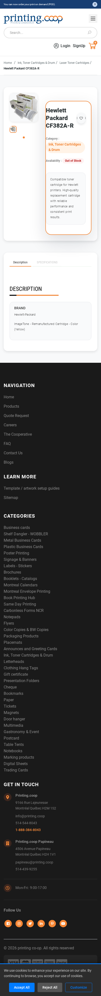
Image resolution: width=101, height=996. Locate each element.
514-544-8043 (26, 823)
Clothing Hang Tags (21, 668)
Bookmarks (13, 693)
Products (11, 406)
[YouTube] (63, 923)
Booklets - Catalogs (20, 578)
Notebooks (13, 751)
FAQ (7, 443)
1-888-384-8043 (28, 830)
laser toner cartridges (75, 63)
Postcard (11, 738)
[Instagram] (19, 923)
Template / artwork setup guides (32, 488)
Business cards (17, 527)
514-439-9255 (26, 869)
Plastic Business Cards (23, 546)
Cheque (10, 687)
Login (65, 45)
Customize (78, 987)
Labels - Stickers (18, 566)
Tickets (10, 706)
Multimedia (13, 725)
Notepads (12, 617)
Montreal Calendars (21, 585)
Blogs (8, 462)
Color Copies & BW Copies (26, 629)
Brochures (12, 572)
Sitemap (11, 497)
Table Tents (14, 744)
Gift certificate (16, 674)
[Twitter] (30, 923)
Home (8, 63)
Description (20, 262)
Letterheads (14, 661)
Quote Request (16, 415)
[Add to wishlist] (81, 118)
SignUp (79, 45)
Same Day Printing (20, 604)
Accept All (22, 987)
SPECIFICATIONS (47, 262)
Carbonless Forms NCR (24, 610)
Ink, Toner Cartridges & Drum (37, 63)
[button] (24, 137)
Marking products (19, 757)
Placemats (13, 642)
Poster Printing (16, 553)
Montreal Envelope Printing (27, 591)
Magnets (11, 712)
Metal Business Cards (22, 540)
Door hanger (14, 719)
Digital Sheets (16, 763)
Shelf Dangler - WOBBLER (26, 534)
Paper (9, 700)
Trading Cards (16, 770)
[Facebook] (8, 923)
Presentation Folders (21, 680)
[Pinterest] (52, 923)
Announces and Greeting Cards (30, 648)
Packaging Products (21, 636)
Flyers (9, 623)
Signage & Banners (20, 559)
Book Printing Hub (19, 597)
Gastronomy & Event (21, 731)
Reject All (49, 987)
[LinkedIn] (41, 923)
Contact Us (13, 453)
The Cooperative (18, 434)
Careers (10, 425)
